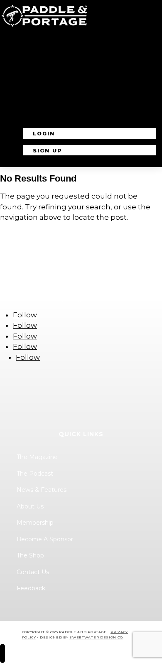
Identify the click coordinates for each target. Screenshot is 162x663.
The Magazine (47, 53)
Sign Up (47, 150)
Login (44, 133)
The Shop (38, 106)
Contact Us (44, 117)
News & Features (55, 74)
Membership (44, 96)
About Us (39, 85)
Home (30, 42)
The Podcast (46, 64)
